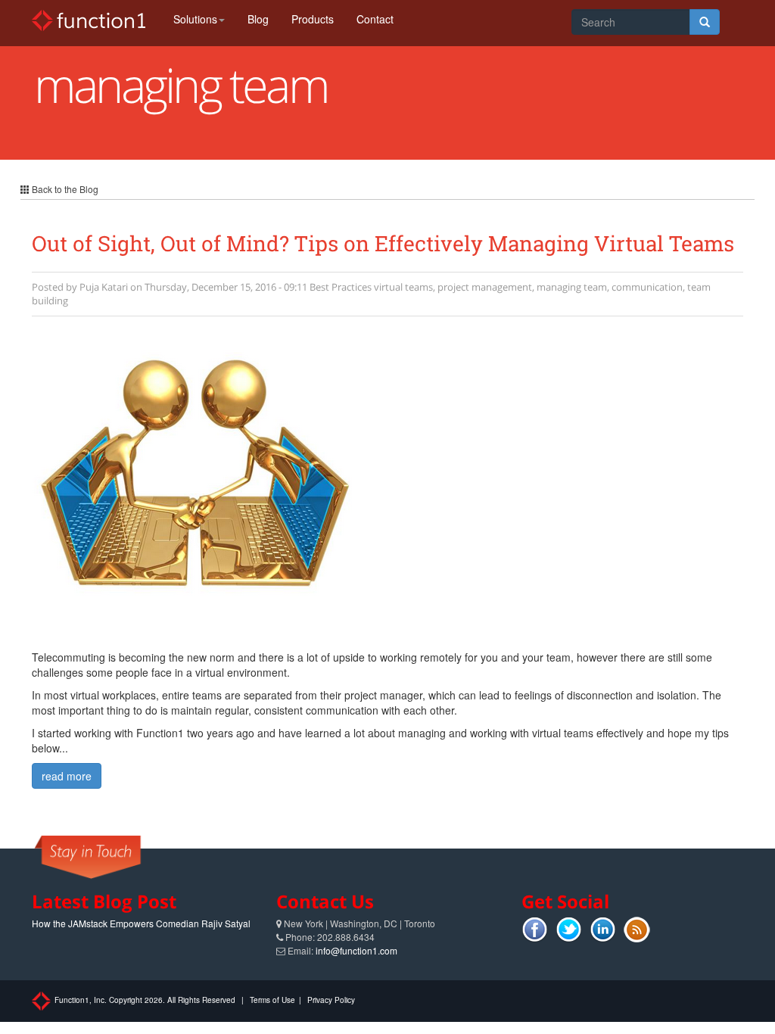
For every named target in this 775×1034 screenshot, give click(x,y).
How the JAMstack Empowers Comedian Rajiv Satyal (141, 923)
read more (67, 775)
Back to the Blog (64, 188)
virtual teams (403, 287)
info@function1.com (356, 950)
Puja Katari (103, 287)
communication (647, 287)
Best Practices (341, 287)
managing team (572, 287)
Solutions (195, 18)
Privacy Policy (331, 1000)
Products (312, 18)
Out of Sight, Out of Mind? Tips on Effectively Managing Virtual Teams (383, 243)
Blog (258, 18)
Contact (375, 18)
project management (484, 287)
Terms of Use (272, 1000)
